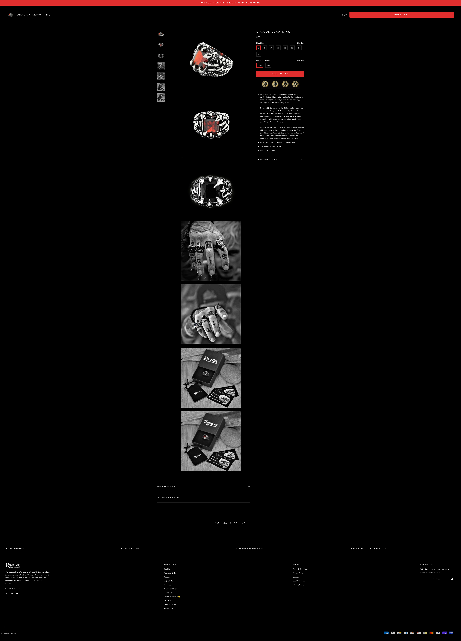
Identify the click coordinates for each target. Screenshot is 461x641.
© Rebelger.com (9, 633)
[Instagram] (12, 593)
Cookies (296, 577)
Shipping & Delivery (168, 497)
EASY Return (130, 548)
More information (267, 160)
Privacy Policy (298, 573)
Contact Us (168, 593)
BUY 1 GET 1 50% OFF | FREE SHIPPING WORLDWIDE (230, 3)
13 (292, 48)
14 (299, 48)
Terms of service (170, 605)
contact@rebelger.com (13, 588)
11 (278, 48)
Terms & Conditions (300, 569)
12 (285, 48)
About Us (167, 585)
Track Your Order (170, 573)
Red (268, 65)
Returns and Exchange (172, 589)
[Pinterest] (17, 593)
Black (260, 65)
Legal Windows (299, 581)
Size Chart (167, 569)
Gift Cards (167, 601)
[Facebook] (6, 593)
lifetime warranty (250, 548)
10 (271, 48)
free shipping (16, 548)
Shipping (167, 577)
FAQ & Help (168, 581)
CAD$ (3, 627)
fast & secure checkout (368, 548)
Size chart (300, 43)
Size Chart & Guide (167, 486)
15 (259, 54)
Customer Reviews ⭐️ (172, 597)
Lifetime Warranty (299, 585)
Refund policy (169, 609)
